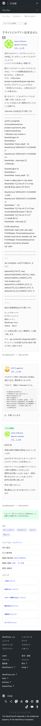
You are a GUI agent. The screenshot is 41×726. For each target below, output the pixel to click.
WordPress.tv (8, 667)
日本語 (10, 696)
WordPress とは (8, 637)
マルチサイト (17, 16)
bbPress (6, 682)
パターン (25, 648)
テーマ (24, 641)
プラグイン (26, 645)
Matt (5, 678)
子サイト (6, 535)
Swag (25, 667)
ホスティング (7, 645)
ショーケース (27, 637)
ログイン (33, 530)
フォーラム (6, 10)
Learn (4, 656)
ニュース (5, 641)
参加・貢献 (26, 656)
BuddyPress (8, 686)
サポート (5, 660)
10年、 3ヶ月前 (19, 48)
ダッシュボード (8, 530)
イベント (25, 660)
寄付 (24, 663)
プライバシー (7, 648)
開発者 (4, 663)
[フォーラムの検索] (25, 23)
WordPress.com (9, 674)
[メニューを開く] (37, 3)
